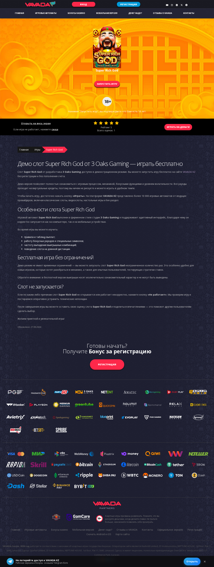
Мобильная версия (106, 13)
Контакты (188, 13)
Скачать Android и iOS (98, 534)
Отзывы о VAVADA (162, 13)
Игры (37, 149)
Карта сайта (123, 534)
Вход (83, 4)
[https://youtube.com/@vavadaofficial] (167, 5)
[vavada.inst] (172, 5)
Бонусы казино (76, 13)
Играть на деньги (178, 126)
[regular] (106, 123)
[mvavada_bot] (186, 5)
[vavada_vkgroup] (176, 5)
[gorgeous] (117, 123)
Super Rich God (54, 149)
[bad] (95, 123)
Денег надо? (135, 13)
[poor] (101, 123)
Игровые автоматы (46, 13)
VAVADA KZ (189, 171)
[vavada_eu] (181, 5)
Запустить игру (107, 83)
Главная (19, 13)
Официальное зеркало (170, 529)
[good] (111, 123)
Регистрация (128, 4)
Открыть (192, 561)
